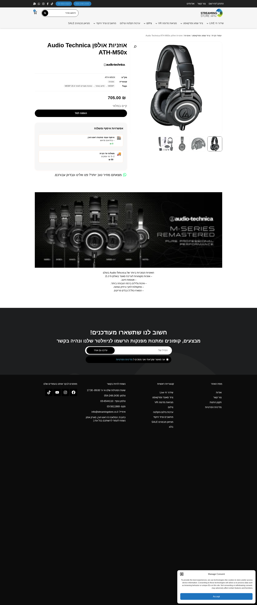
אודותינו (190, 3)
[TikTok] (52, 4)
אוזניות (187, 35)
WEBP (111, 86)
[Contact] (34, 4)
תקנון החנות (216, 402)
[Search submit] (45, 13)
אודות (219, 392)
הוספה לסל (81, 113)
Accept (216, 596)
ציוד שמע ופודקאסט (193, 23)
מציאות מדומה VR (167, 23)
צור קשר (201, 3)
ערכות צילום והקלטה (163, 412)
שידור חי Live (166, 392)
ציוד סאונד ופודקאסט (162, 397)
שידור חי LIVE (216, 23)
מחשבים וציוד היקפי (106, 23)
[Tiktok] (49, 392)
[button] (181, 574)
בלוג (171, 427)
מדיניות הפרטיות (124, 359)
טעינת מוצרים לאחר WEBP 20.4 (78, 86)
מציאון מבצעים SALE (79, 23)
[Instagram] (43, 4)
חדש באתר (100, 86)
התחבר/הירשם (216, 3)
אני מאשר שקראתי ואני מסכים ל (140, 359)
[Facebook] (48, 4)
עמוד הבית (216, 35)
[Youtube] (57, 392)
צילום (170, 407)
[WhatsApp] (39, 4)
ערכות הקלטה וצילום (130, 23)
